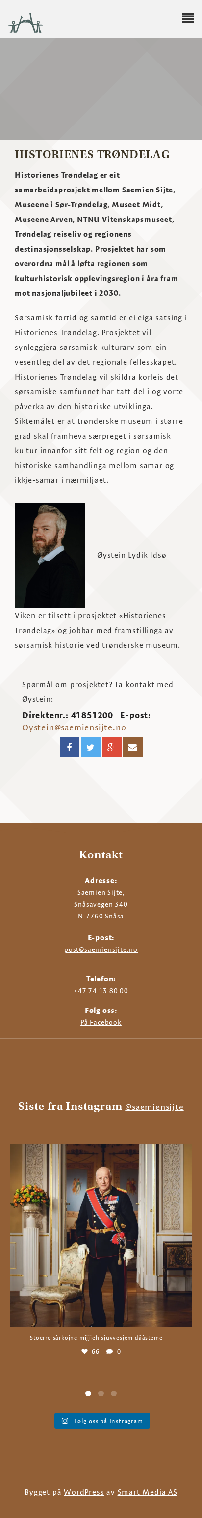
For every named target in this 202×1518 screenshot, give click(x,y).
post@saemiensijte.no (101, 949)
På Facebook (101, 1022)
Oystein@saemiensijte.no (74, 727)
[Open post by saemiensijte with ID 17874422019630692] (101, 1235)
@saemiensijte (154, 1107)
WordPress (84, 1492)
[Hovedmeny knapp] (188, 18)
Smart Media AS (147, 1492)
